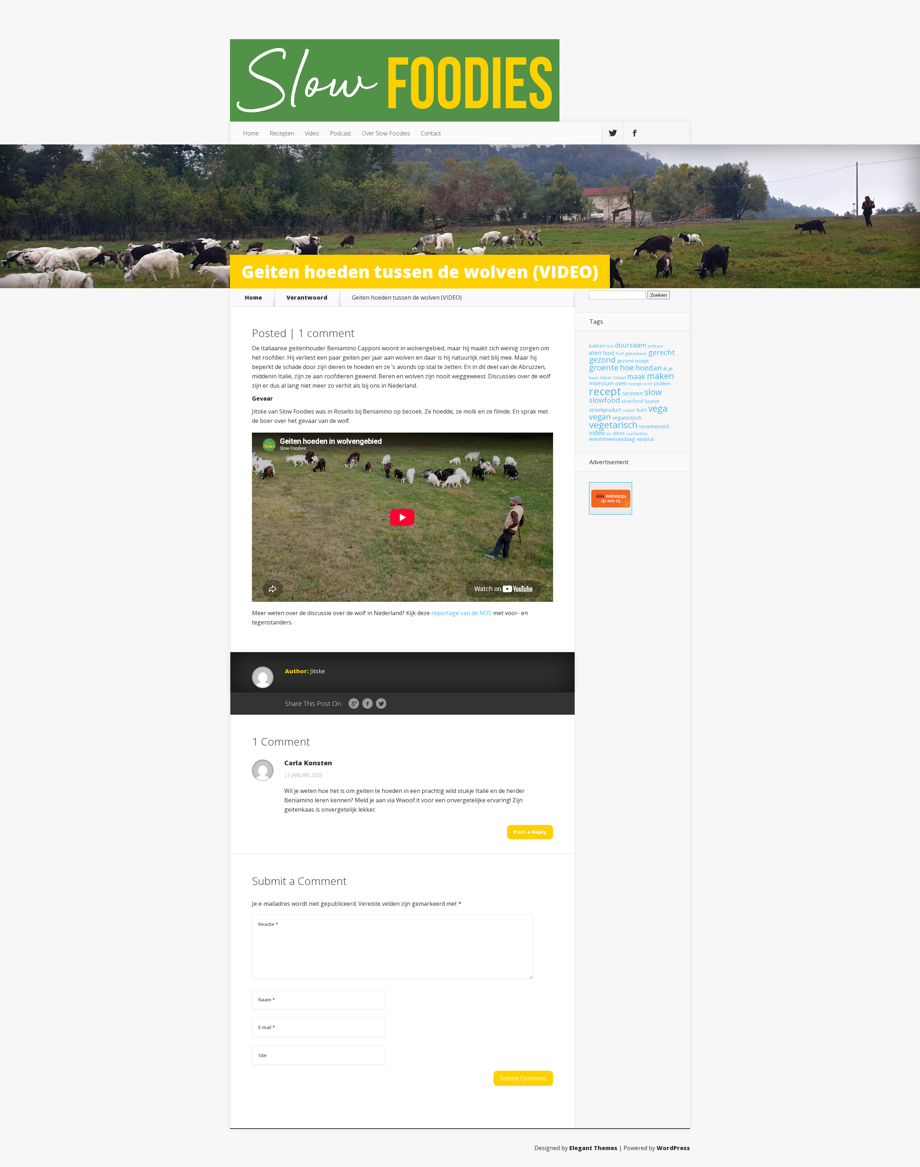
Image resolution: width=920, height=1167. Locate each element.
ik (665, 368)
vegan (600, 416)
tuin (641, 409)
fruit (620, 353)
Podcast (340, 133)
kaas (593, 377)
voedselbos (636, 433)
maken (660, 376)
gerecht (661, 352)
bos (610, 346)
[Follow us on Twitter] (613, 133)
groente (603, 367)
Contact (431, 133)
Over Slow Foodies (386, 133)
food (608, 352)
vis (609, 433)
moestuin (601, 383)
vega (658, 408)
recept (605, 391)
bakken (597, 345)
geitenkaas (636, 353)
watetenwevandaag (612, 438)
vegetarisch (613, 425)
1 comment (326, 333)
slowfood (604, 400)
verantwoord (654, 426)
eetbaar (655, 346)
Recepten (282, 133)
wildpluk (645, 439)
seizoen (632, 393)
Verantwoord (306, 297)
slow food (632, 401)
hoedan (648, 368)
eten (595, 353)
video (597, 432)
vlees (619, 433)
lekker (606, 377)
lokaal (619, 377)
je (670, 368)
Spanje (651, 401)
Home (251, 133)
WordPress (673, 1148)
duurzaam (630, 345)
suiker (629, 410)
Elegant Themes (593, 1148)
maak (636, 376)
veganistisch (626, 417)
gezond (602, 359)
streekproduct (605, 409)
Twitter (381, 704)
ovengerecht (640, 383)
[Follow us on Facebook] (634, 133)
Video (312, 133)
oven (621, 383)
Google (353, 704)
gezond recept (633, 361)
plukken (662, 383)
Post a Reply (530, 832)
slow (653, 392)
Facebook (367, 704)
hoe (627, 367)
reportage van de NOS (462, 613)
